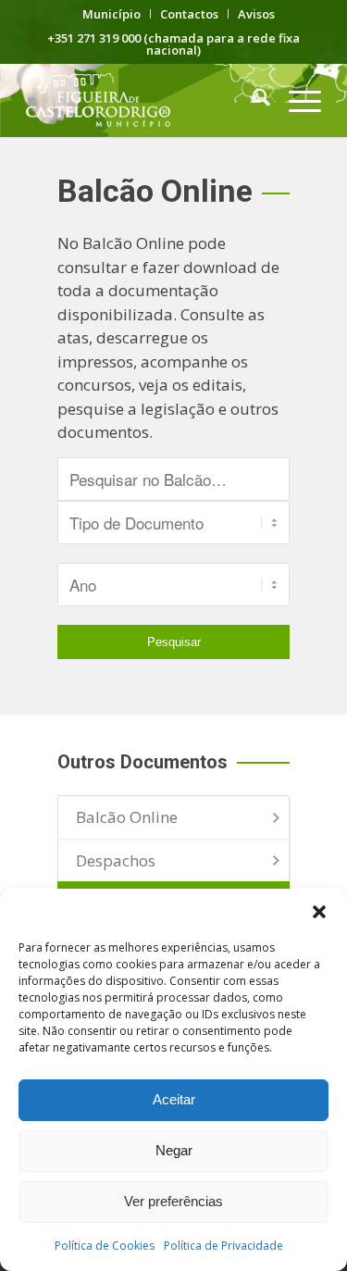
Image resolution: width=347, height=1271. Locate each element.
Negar (173, 1150)
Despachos (115, 860)
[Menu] (295, 100)
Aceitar (174, 1099)
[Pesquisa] (252, 100)
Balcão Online (127, 817)
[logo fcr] (144, 100)
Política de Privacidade (223, 1245)
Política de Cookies (105, 1245)
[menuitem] (112, 14)
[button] (319, 912)
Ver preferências (173, 1201)
